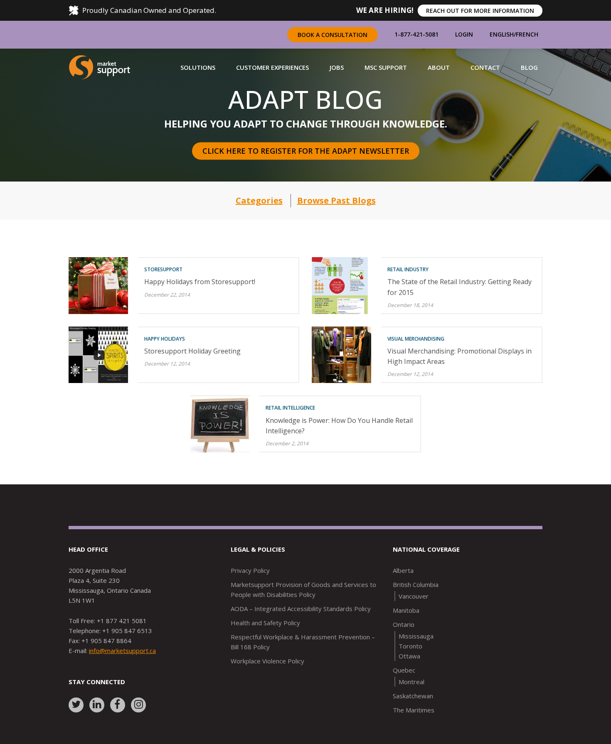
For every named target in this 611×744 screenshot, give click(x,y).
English (502, 34)
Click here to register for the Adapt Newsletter (305, 151)
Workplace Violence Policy (267, 661)
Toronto (410, 646)
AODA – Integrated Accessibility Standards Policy (301, 608)
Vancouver (414, 596)
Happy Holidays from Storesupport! (199, 281)
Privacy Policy (250, 570)
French (527, 34)
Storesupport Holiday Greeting (192, 351)
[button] (197, 67)
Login (464, 34)
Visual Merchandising (415, 338)
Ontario (403, 624)
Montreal (411, 682)
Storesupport (163, 269)
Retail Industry (408, 269)
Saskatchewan (413, 696)
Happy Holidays (164, 338)
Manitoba (406, 610)
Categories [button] (259, 200)
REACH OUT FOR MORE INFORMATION (480, 11)
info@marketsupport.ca (122, 650)
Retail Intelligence (290, 407)
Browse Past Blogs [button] (336, 200)
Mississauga (416, 636)
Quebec (404, 670)
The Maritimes (413, 710)
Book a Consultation (332, 35)
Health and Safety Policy (265, 623)
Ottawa (409, 656)
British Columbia (416, 584)
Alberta (403, 570)
